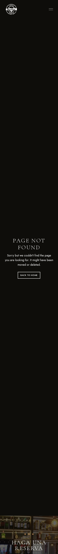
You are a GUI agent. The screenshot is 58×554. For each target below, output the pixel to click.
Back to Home (29, 275)
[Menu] (50, 9)
